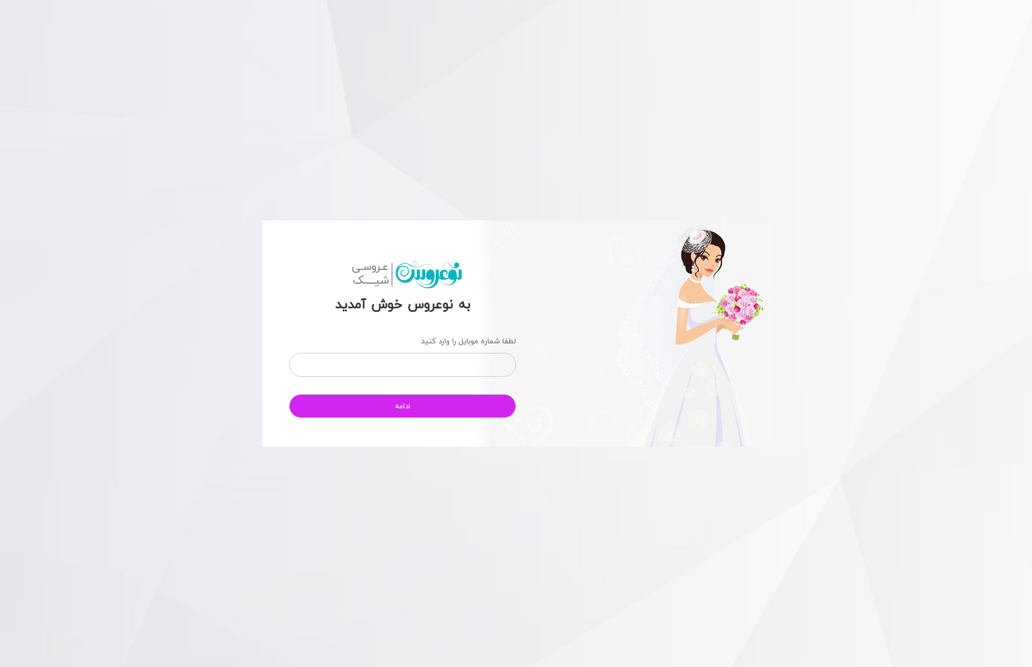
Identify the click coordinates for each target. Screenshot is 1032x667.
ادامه (402, 406)
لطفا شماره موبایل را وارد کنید (468, 341)
